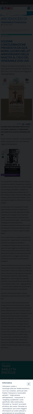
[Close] (29, 384)
